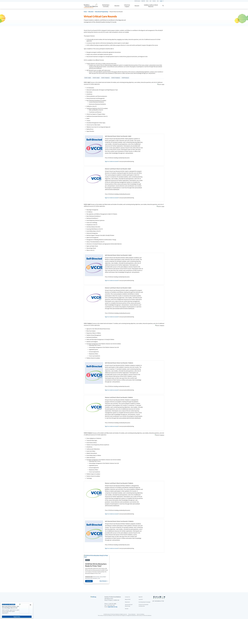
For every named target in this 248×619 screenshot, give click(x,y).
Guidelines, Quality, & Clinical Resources (151, 5)
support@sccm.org (112, 606)
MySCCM (143, 1)
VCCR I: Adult (88, 77)
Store (147, 1)
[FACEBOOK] (154, 598)
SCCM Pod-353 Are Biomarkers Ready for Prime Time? (96, 565)
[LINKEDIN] (158, 598)
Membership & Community (105, 5)
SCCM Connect (137, 1)
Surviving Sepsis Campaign (144, 602)
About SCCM (127, 599)
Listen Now (89, 581)
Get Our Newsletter (158, 601)
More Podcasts (103, 581)
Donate (154, 1)
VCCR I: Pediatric (105, 77)
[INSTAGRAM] (160, 598)
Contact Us (127, 597)
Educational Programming (101, 11)
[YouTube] (164, 598)
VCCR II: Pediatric (115, 77)
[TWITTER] (156, 598)
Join (158, 1)
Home (85, 11)
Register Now (17, 616)
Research (137, 5)
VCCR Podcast (125, 77)
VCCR (99, 578)
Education (116, 5)
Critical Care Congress (127, 5)
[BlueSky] (162, 598)
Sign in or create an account (111, 161)
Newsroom (127, 602)
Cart (150, 1)
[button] (161, 1)
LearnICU (141, 599)
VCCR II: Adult (96, 77)
